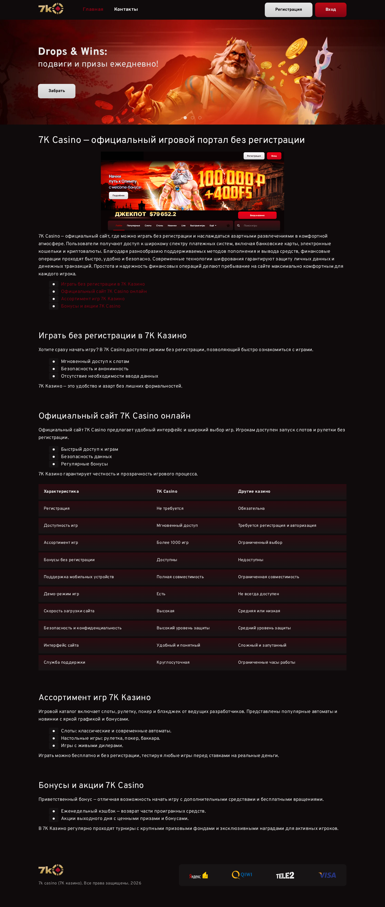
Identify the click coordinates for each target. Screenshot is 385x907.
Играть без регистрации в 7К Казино (103, 284)
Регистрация (288, 9)
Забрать (56, 91)
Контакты (126, 10)
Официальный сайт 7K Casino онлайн (104, 292)
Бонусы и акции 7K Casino (91, 306)
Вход (331, 9)
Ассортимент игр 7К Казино (93, 299)
